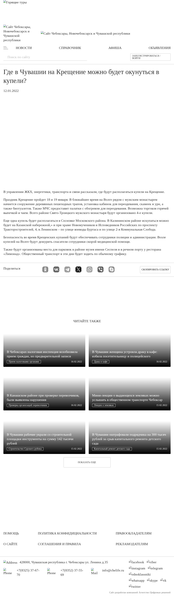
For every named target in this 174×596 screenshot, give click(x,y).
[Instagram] (138, 569)
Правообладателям (134, 533)
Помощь (11, 533)
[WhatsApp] (89, 269)
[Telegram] (67, 269)
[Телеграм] (156, 569)
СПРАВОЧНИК (70, 48)
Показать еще (87, 462)
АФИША (114, 48)
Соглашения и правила (59, 544)
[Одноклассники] (45, 269)
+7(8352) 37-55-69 (71, 572)
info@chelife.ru (113, 570)
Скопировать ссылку (155, 269)
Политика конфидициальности (67, 533)
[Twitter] (136, 587)
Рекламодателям (132, 544)
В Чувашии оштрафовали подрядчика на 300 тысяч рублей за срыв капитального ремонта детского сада (129, 439)
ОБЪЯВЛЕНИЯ (160, 48)
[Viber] (100, 269)
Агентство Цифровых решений (155, 592)
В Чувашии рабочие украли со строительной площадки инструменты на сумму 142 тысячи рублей (40, 439)
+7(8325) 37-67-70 (28, 572)
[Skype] (112, 269)
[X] (78, 269)
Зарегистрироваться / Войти (146, 57)
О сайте (10, 544)
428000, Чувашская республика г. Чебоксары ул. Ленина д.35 (64, 562)
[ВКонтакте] (56, 269)
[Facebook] (138, 563)
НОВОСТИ (24, 48)
